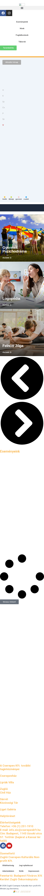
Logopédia (11, 298)
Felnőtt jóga (12, 346)
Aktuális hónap (11, 62)
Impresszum (33, 871)
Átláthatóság (8, 865)
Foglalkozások (22, 35)
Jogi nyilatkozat (26, 865)
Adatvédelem (8, 871)
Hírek (22, 28)
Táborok (22, 42)
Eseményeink (22, 22)
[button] (22, 8)
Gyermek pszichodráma (14, 249)
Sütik (21, 871)
